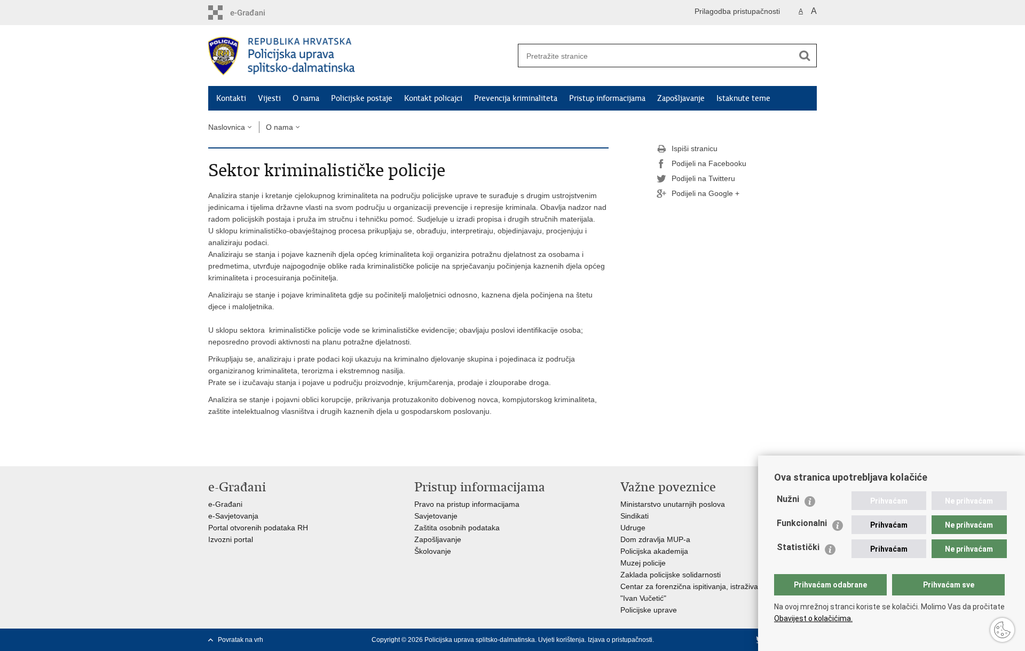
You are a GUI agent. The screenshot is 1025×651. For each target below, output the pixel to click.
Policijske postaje (361, 98)
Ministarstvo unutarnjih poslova (672, 504)
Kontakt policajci (433, 98)
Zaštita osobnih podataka (457, 527)
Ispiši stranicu (695, 148)
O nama (306, 98)
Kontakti (231, 98)
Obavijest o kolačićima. (813, 618)
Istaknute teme (743, 98)
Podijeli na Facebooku (709, 163)
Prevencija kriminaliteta (515, 98)
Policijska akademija (654, 551)
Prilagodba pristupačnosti (737, 11)
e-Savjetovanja (233, 516)
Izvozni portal (230, 539)
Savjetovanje (436, 516)
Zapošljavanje (681, 98)
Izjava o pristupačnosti (620, 640)
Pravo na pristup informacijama (466, 504)
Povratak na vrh (240, 640)
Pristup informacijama (607, 98)
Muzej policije (643, 563)
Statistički (798, 547)
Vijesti (269, 98)
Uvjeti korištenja (561, 640)
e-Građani (225, 504)
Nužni (788, 499)
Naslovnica (226, 127)
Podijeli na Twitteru (703, 178)
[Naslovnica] (360, 56)
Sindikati (634, 516)
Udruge (632, 527)
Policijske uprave (648, 610)
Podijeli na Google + (705, 193)
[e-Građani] (253, 12)
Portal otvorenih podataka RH (258, 527)
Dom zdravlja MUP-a (655, 539)
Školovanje (432, 551)
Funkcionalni (802, 523)
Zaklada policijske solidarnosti (670, 574)
